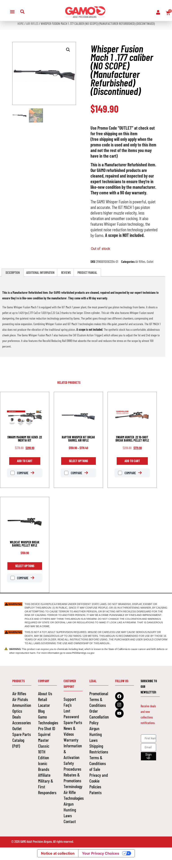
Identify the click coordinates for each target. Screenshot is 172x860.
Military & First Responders (47, 786)
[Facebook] (119, 696)
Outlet (150, 262)
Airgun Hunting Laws (70, 809)
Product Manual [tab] (87, 273)
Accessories (21, 722)
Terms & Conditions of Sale (97, 763)
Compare (22, 473)
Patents (95, 792)
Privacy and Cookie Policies (98, 780)
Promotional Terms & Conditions (98, 699)
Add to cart (24, 461)
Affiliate (44, 775)
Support (70, 699)
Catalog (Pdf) (18, 742)
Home (20, 23)
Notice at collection (58, 853)
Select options (78, 461)
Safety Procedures (72, 766)
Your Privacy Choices (100, 853)
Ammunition (21, 705)
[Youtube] (119, 713)
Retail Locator (44, 702)
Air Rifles (32, 23)
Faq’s (68, 705)
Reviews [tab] (66, 273)
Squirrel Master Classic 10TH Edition (44, 745)
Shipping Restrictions (98, 748)
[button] (12, 11)
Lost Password (71, 713)
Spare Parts (21, 734)
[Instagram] (119, 705)
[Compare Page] (35, 473)
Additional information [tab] (40, 273)
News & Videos (69, 731)
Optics (17, 711)
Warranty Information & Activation (73, 748)
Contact (70, 821)
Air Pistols (20, 699)
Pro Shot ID (46, 728)
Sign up (148, 756)
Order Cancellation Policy (98, 716)
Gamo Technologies (47, 719)
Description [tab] (13, 273)
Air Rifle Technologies (73, 795)
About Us (45, 693)
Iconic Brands (43, 766)
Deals (16, 716)
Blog (41, 711)
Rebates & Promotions (72, 777)
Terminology (73, 786)
